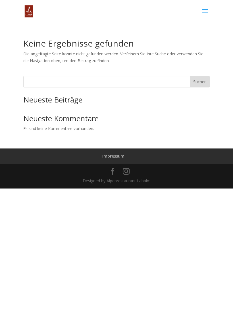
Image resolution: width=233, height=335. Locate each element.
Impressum (113, 156)
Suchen (200, 81)
